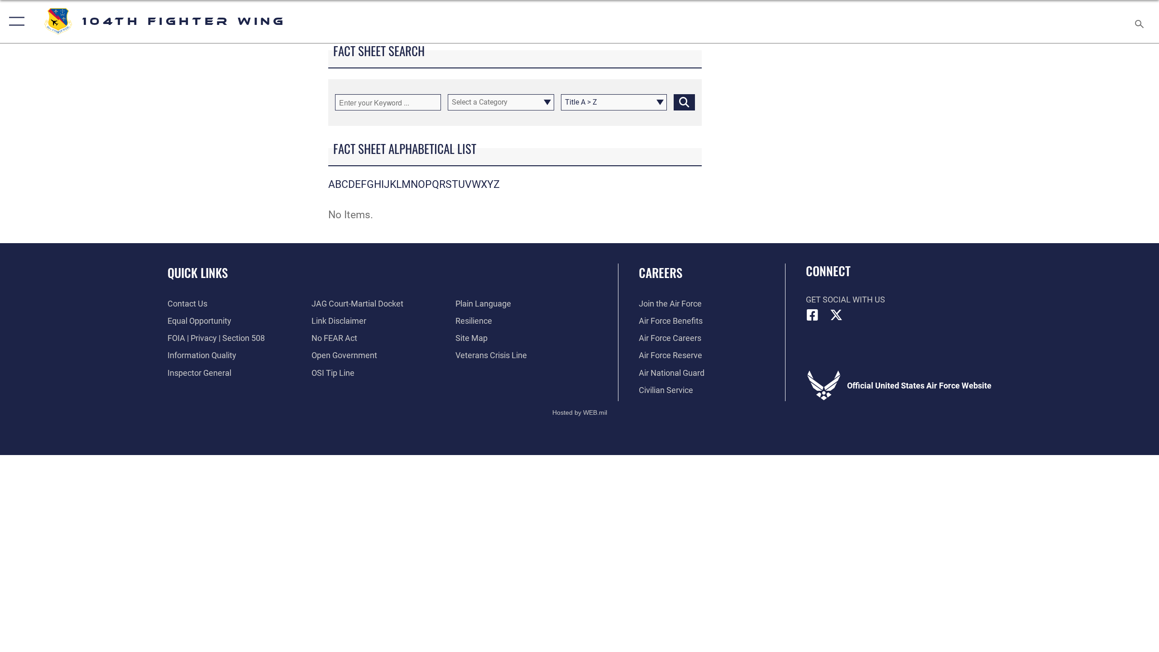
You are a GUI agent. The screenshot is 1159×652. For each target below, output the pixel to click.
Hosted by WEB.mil (579, 412)
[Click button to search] (684, 102)
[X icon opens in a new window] (836, 315)
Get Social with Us (845, 299)
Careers (660, 273)
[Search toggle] (1139, 21)
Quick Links (198, 273)
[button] (14, 21)
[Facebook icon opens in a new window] (812, 315)
